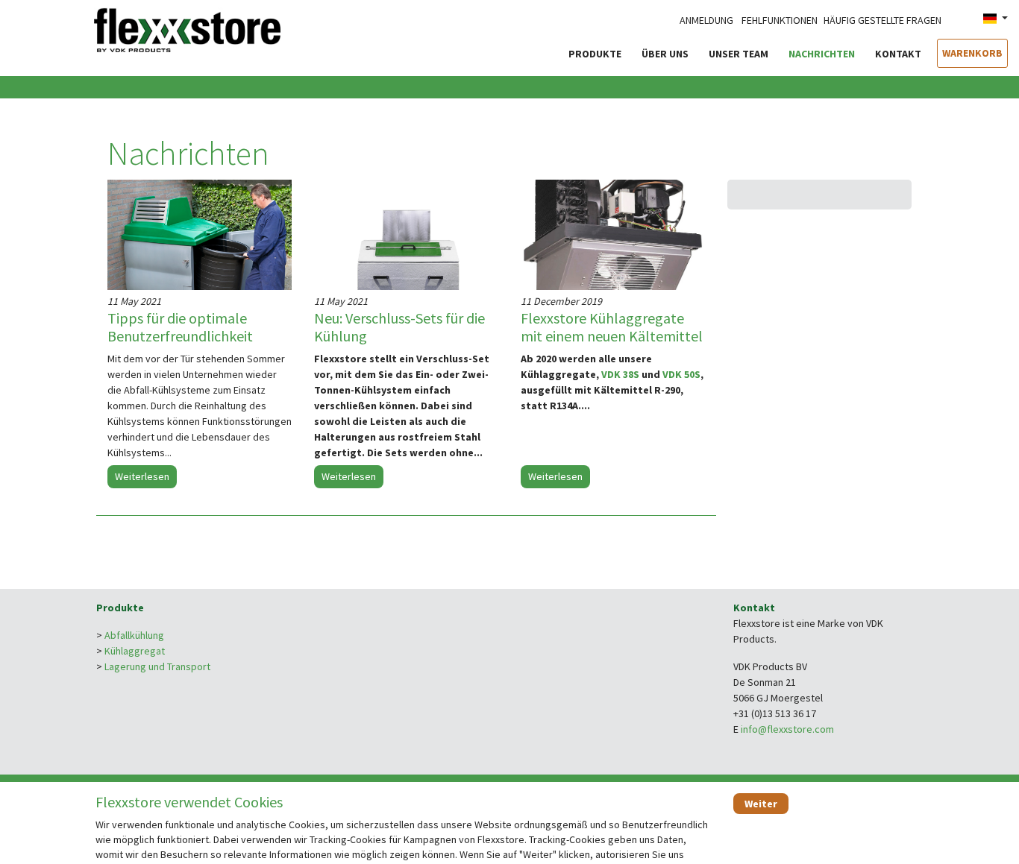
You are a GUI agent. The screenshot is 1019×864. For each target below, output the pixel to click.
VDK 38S (620, 374)
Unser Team (738, 53)
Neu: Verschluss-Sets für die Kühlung (399, 327)
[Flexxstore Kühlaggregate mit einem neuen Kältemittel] (613, 235)
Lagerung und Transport (157, 666)
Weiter (760, 803)
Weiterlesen (142, 476)
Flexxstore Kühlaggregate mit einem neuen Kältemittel (612, 327)
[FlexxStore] (187, 28)
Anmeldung (706, 20)
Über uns (665, 53)
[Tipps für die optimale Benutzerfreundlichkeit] (199, 235)
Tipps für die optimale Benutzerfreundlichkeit (180, 327)
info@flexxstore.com (787, 729)
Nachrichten (821, 53)
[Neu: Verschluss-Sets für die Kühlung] (406, 235)
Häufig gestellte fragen (882, 20)
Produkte (594, 53)
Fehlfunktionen (779, 20)
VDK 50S (681, 374)
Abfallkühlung (134, 635)
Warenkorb (972, 53)
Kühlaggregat (134, 651)
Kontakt (898, 53)
